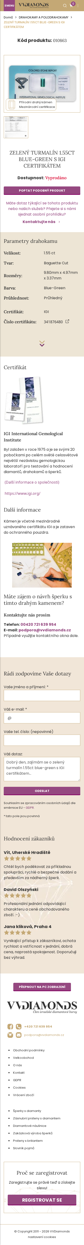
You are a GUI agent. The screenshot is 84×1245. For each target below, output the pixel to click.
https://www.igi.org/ (22, 493)
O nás (17, 1065)
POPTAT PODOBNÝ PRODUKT (42, 190)
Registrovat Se (42, 1200)
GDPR (30, 807)
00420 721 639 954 (38, 624)
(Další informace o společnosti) (32, 482)
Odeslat (42, 791)
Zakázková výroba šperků (32, 1133)
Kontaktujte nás (39, 221)
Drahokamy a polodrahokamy (43, 17)
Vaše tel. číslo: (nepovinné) (28, 731)
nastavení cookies (42, 1237)
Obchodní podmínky (29, 1050)
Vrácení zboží (23, 1095)
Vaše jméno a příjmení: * (26, 687)
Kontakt (18, 1072)
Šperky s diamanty (27, 1111)
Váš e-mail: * (15, 709)
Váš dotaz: (13, 754)
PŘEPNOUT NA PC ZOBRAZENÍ (42, 987)
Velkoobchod (23, 1058)
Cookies (19, 1087)
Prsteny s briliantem (28, 1140)
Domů (8, 17)
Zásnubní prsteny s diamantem (36, 1118)
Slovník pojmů (23, 1148)
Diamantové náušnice (29, 1126)
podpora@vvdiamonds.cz (45, 630)
